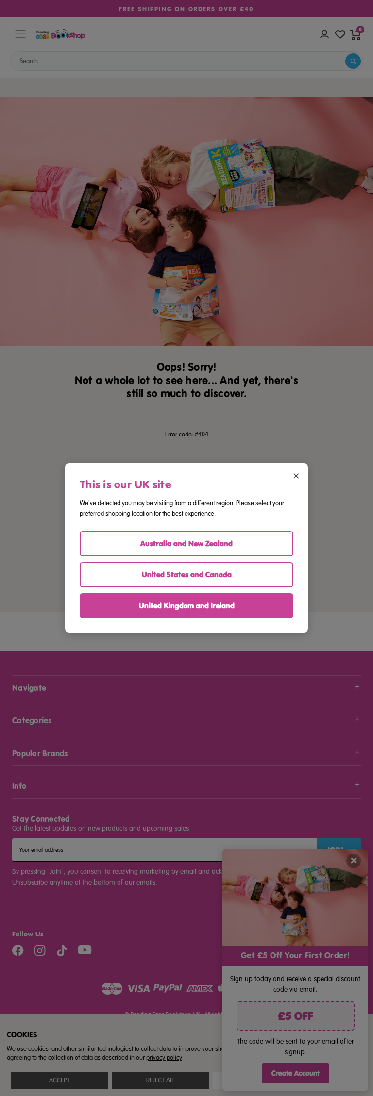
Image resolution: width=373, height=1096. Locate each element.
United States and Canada (187, 574)
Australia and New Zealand (186, 543)
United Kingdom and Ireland (187, 605)
